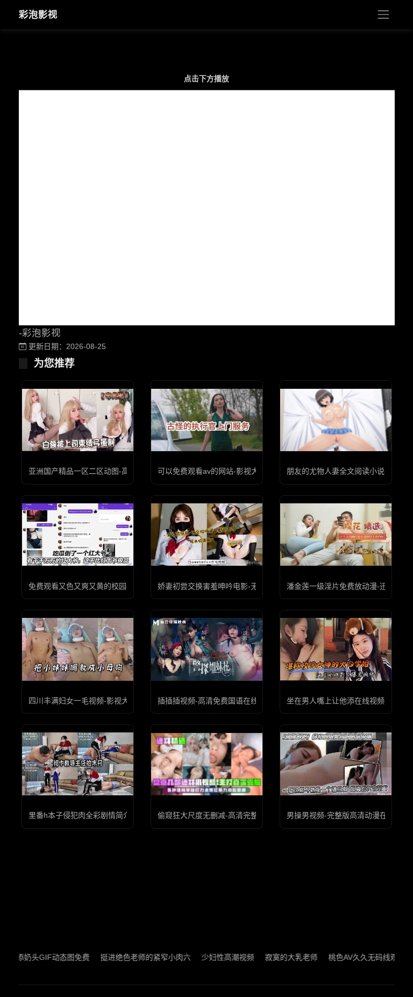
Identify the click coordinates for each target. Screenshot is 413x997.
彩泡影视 (38, 14)
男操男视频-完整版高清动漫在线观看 (348, 815)
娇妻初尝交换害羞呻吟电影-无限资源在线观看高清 (242, 586)
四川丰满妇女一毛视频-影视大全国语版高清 (101, 700)
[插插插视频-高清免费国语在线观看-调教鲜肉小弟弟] (206, 649)
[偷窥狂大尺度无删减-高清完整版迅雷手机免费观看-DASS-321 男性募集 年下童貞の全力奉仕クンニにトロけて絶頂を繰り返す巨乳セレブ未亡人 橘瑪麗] (206, 764)
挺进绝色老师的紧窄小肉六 (129, 957)
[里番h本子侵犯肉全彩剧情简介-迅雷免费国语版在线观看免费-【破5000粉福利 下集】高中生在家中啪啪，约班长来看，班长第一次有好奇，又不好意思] (77, 763)
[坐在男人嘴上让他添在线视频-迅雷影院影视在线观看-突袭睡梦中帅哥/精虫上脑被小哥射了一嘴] (335, 649)
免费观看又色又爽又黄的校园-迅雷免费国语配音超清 (116, 586)
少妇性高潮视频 (211, 957)
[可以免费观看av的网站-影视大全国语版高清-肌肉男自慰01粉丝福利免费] (206, 420)
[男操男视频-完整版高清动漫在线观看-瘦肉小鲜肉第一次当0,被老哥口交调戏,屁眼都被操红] (335, 763)
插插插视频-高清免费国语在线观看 (215, 700)
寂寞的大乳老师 (274, 957)
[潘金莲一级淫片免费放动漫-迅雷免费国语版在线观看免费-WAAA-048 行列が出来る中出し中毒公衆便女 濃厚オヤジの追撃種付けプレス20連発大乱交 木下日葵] (335, 534)
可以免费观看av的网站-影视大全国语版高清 (231, 471)
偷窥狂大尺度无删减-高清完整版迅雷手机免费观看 (242, 815)
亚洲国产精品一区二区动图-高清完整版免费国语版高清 (120, 471)
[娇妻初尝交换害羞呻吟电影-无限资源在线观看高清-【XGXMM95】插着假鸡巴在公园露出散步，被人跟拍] (206, 534)
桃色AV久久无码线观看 (350, 957)
